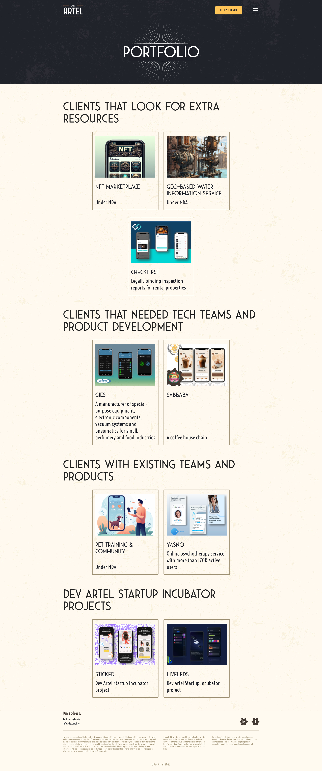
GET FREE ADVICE (228, 10)
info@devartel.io (71, 723)
